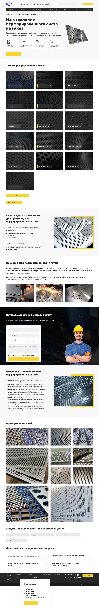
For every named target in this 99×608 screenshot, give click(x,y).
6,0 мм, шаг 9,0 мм (13, 166)
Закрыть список (11, 202)
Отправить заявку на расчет (23, 359)
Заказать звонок (87, 4)
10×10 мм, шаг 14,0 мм (44, 106)
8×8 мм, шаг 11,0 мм (14, 106)
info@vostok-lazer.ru (32, 595)
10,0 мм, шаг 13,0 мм (73, 166)
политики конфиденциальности (27, 355)
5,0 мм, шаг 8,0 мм (13, 85)
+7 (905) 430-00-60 (31, 591)
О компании (10, 9)
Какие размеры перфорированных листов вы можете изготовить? (22, 564)
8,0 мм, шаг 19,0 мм (13, 187)
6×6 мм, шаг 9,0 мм (43, 85)
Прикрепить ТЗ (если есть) (33, 341)
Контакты (89, 9)
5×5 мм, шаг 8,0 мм (72, 85)
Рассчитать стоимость (13, 53)
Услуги (23, 9)
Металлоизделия (36, 9)
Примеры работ (52, 9)
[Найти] (60, 4)
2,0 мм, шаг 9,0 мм (13, 146)
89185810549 (27, 4)
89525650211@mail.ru (44, 4)
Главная (8, 14)
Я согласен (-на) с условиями (22, 355)
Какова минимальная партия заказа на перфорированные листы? (68, 556)
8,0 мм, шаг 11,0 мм (43, 166)
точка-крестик (42, 126)
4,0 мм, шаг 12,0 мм (43, 146)
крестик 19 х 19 (12, 126)
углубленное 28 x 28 (73, 126)
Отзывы (77, 9)
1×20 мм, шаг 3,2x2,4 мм (74, 106)
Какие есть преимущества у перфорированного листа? (23, 556)
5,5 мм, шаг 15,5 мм (73, 146)
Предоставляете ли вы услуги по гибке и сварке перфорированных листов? (65, 564)
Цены (65, 9)
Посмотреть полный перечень (15, 195)
